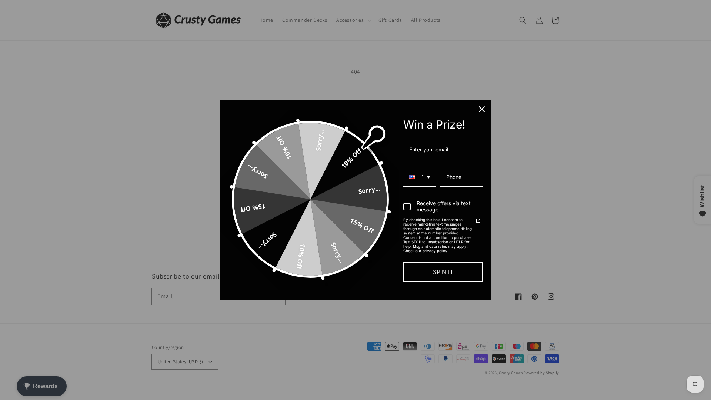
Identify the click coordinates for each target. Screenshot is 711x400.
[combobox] (419, 177)
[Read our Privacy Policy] (478, 220)
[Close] (482, 109)
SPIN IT (443, 272)
